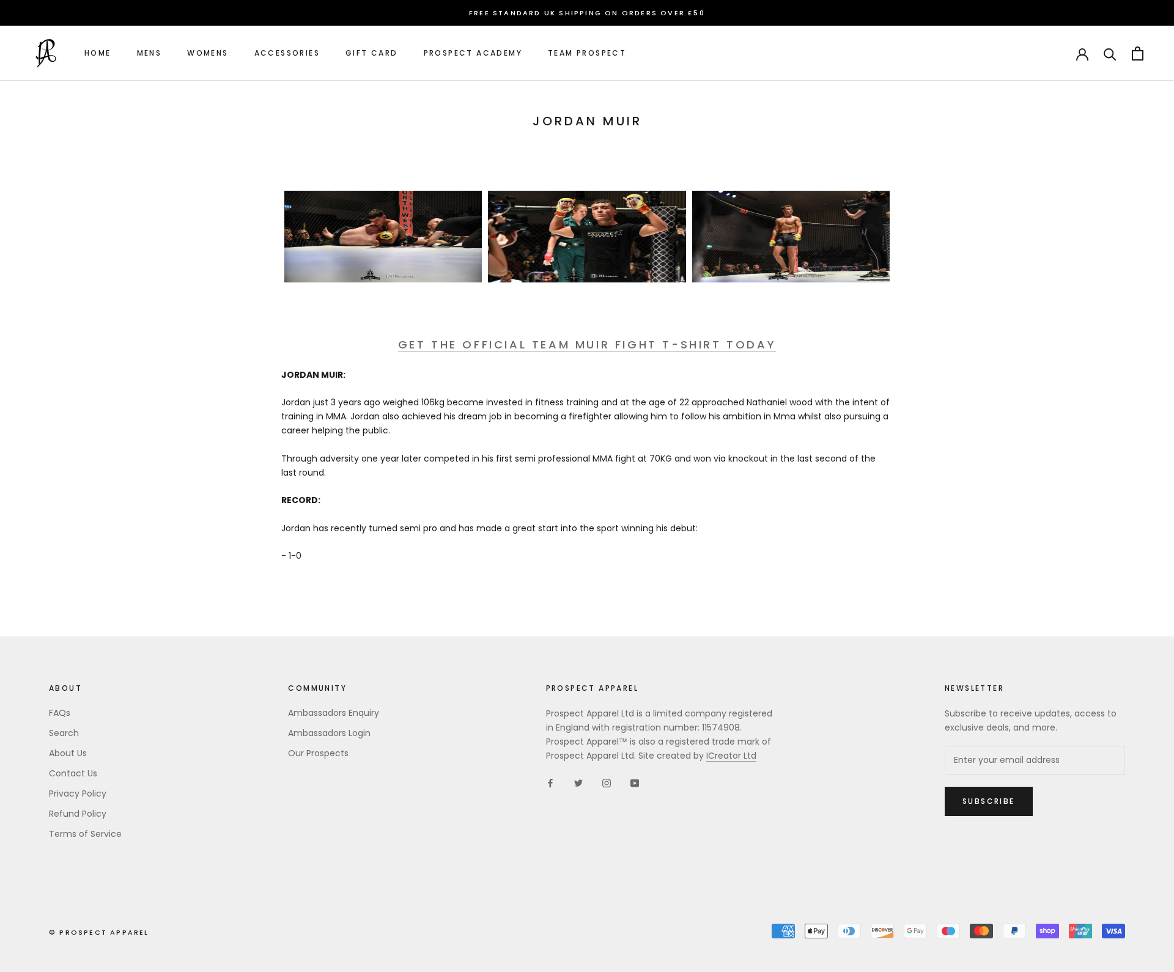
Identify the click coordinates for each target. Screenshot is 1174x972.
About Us (68, 753)
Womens (207, 53)
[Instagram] (606, 782)
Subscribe (988, 801)
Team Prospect (587, 53)
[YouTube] (634, 782)
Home (97, 53)
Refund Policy (77, 814)
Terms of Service (85, 834)
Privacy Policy (77, 793)
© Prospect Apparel (99, 932)
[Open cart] (1137, 53)
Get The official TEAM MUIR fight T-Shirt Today (587, 344)
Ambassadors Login (329, 733)
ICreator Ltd (731, 755)
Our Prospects (318, 753)
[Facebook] (550, 782)
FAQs (59, 713)
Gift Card (371, 53)
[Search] (1110, 53)
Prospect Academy (473, 53)
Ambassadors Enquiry (333, 713)
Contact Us (73, 773)
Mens (149, 53)
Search (64, 733)
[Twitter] (578, 782)
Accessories (287, 53)
